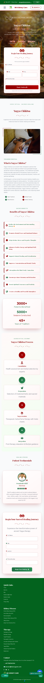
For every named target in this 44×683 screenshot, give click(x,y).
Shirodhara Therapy (7, 634)
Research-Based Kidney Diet (9, 644)
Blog (4, 592)
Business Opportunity (8, 594)
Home (5, 587)
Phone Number (11, 78)
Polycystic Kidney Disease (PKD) (10, 618)
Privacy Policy (6, 601)
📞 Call (36, 2)
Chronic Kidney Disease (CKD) (9, 611)
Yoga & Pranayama (7, 636)
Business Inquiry (7, 597)
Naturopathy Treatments (8, 639)
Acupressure (6, 651)
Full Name (9, 64)
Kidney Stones (6, 620)
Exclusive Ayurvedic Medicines (9, 648)
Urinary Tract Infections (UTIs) (9, 622)
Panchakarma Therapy (8, 632)
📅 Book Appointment (36, 673)
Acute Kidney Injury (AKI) (8, 613)
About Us (5, 590)
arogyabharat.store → (25, 2)
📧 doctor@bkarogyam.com (12, 667)
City (25, 71)
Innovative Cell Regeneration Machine (11, 641)
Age (9, 71)
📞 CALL (5, 676)
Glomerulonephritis (7, 615)
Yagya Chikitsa (6, 646)
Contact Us (6, 599)
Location (9, 551)
